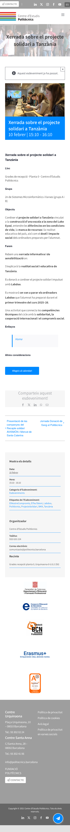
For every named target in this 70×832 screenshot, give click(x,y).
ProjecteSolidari (29, 506)
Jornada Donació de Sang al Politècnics (51, 423)
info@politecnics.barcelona (21, 762)
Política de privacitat (50, 712)
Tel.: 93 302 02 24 (14, 732)
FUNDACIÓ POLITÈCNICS (13, 771)
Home (18, 339)
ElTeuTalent (37, 503)
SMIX (40, 506)
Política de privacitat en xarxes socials (50, 732)
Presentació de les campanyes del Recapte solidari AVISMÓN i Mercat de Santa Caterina (19, 428)
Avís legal (43, 724)
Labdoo (47, 503)
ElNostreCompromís (19, 503)
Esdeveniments (17, 492)
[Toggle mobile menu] (63, 14)
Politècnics (14, 506)
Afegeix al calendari (22, 370)
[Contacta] (58, 818)
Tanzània (48, 506)
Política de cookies (49, 718)
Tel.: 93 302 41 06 (14, 754)
